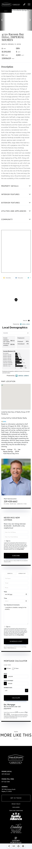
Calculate (16, 698)
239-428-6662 (24, 4)
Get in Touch (15, 798)
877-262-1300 (6, 782)
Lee (19, 449)
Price (5, 673)
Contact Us (9, 573)
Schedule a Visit (22, 573)
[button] (3, 20)
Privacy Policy (20, 549)
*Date (5, 591)
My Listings (6, 503)
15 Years (16, 668)
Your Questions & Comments (12, 605)
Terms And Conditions (16, 810)
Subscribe (16, 555)
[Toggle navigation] (29, 4)
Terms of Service (11, 648)
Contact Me (20, 503)
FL (15, 449)
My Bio (25, 503)
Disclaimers (16, 807)
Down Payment (8, 680)
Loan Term (7, 665)
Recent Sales (13, 503)
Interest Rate (8, 687)
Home (3, 449)
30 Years (8, 668)
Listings (9, 449)
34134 (17, 451)
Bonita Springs (8, 451)
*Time (5, 598)
